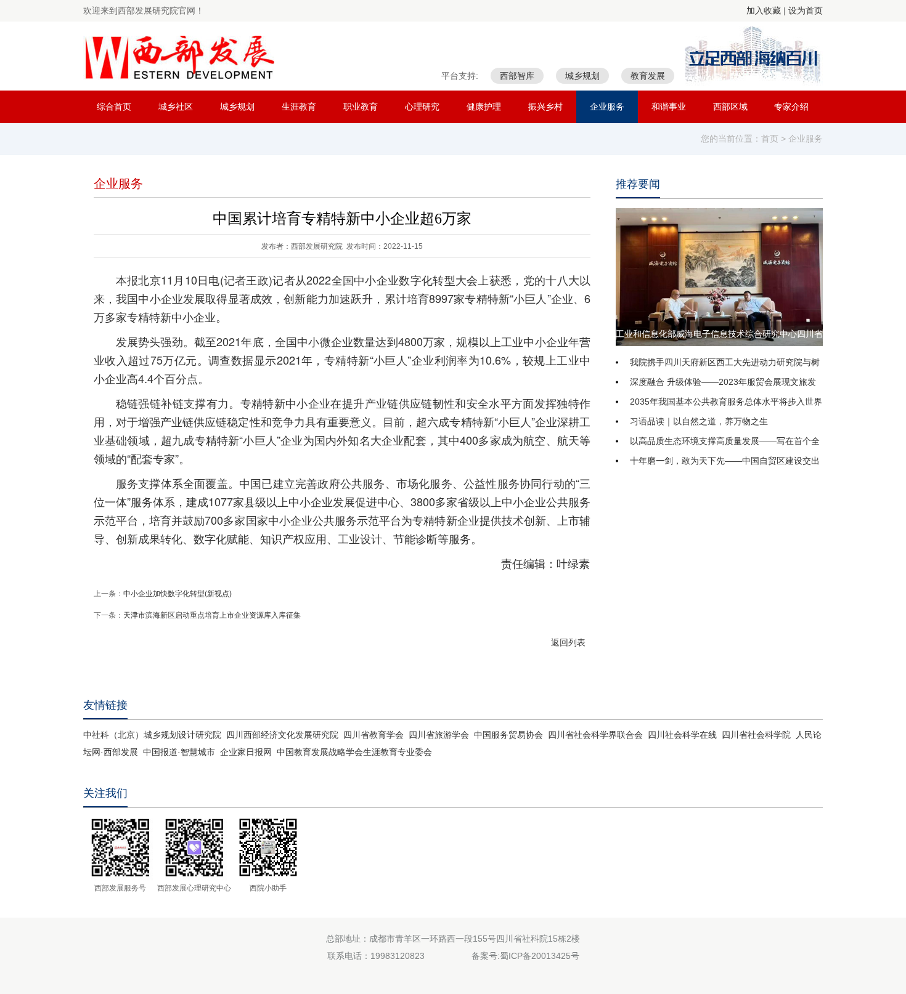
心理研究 (422, 106)
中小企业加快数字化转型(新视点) (177, 593)
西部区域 (730, 106)
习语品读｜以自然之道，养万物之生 (699, 421)
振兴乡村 (545, 106)
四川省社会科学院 (756, 735)
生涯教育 (299, 106)
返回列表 (568, 642)
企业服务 (607, 106)
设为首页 (805, 10)
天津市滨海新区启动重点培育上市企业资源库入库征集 (212, 615)
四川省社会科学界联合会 (595, 735)
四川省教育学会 (373, 735)
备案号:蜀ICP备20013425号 (525, 956)
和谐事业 (668, 106)
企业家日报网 (246, 752)
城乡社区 (175, 106)
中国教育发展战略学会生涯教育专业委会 (354, 752)
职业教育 (360, 106)
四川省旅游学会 (439, 735)
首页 (769, 138)
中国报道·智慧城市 (179, 752)
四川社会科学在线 (682, 735)
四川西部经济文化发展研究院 (282, 735)
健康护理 (484, 106)
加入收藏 (763, 10)
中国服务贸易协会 (508, 735)
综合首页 (114, 106)
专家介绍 (791, 106)
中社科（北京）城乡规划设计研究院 (152, 735)
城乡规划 (237, 106)
